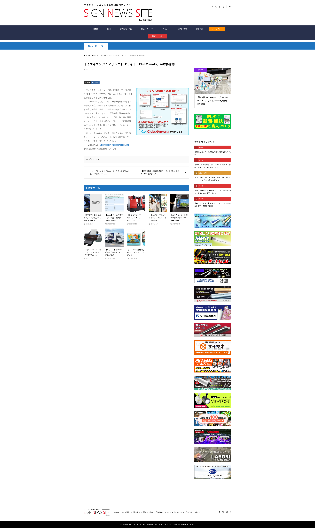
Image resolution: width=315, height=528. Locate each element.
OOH (109, 29)
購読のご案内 (148, 512)
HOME (95, 29)
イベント (165, 29)
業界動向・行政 (126, 29)
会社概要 (125, 512)
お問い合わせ (177, 512)
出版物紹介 (135, 512)
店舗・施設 (182, 29)
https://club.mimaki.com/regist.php (114, 145)
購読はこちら (157, 36)
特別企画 (199, 29)
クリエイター (217, 29)
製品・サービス (147, 29)
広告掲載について (162, 512)
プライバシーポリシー (193, 512)
